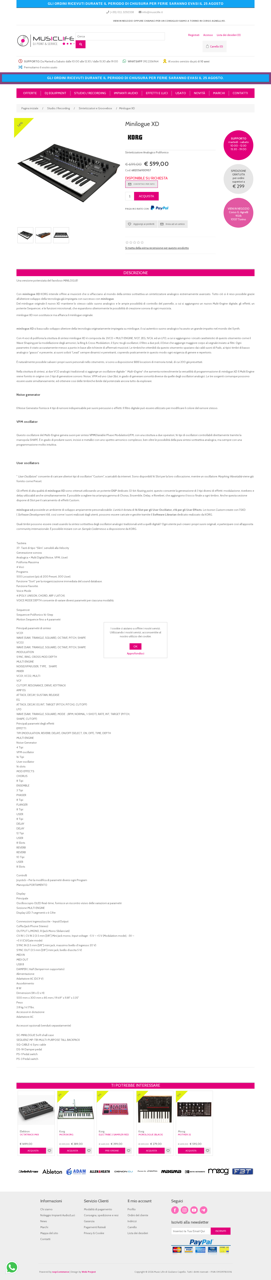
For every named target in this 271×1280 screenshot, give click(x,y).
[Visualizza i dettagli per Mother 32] (194, 1109)
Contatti (45, 1239)
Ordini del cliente (138, 1215)
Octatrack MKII (29, 1134)
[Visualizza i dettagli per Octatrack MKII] (36, 1109)
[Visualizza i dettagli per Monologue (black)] (154, 1109)
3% (60, 1095)
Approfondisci (135, 653)
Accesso (208, 35)
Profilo (132, 1209)
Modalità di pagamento (98, 1209)
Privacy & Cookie (94, 1233)
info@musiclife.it (152, 12)
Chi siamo (46, 1209)
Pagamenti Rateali (95, 1227)
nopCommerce (60, 1271)
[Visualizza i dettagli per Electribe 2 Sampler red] (115, 1109)
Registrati (193, 35)
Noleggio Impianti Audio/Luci (57, 1215)
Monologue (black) (150, 1134)
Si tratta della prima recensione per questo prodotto (157, 248)
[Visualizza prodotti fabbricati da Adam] (76, 1176)
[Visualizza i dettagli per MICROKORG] (75, 1109)
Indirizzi (132, 1221)
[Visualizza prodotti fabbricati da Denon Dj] (123, 1176)
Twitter (184, 1210)
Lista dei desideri (138, 1233)
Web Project (89, 1271)
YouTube (194, 1210)
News (43, 1221)
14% (20, 124)
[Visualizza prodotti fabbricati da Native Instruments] (195, 1176)
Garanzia (89, 1221)
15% (179, 1094)
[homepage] (46, 41)
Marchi (44, 1227)
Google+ (203, 1210)
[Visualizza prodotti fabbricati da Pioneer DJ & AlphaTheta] (147, 1176)
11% (99, 1094)
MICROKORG (66, 1134)
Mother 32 (184, 1134)
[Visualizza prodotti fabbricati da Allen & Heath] (100, 1176)
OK (135, 646)
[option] (28, 1179)
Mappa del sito (49, 1233)
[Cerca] (81, 44)
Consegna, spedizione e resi (101, 1215)
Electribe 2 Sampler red (114, 1134)
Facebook (175, 1210)
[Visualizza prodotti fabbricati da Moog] (219, 1176)
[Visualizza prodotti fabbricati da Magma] (171, 1176)
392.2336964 (151, 61)
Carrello (132, 1227)
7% (139, 1095)
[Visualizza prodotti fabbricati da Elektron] (28, 1176)
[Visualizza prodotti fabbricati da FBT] (242, 1176)
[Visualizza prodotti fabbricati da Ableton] (52, 1176)
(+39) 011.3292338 (122, 12)
